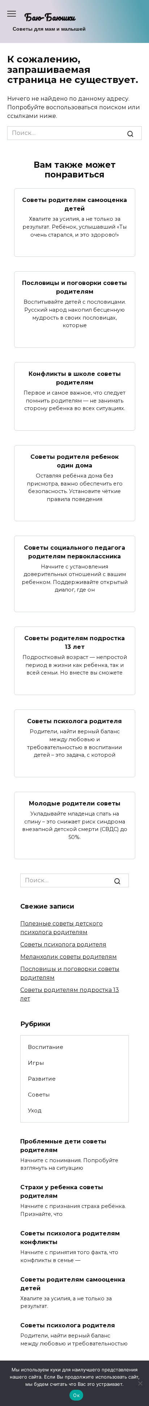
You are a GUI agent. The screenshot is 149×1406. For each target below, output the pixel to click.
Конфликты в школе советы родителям (75, 378)
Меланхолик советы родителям (68, 956)
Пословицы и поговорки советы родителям (74, 287)
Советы (39, 1094)
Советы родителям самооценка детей (74, 204)
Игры (36, 1062)
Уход (35, 1110)
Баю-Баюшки (49, 17)
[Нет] (140, 1383)
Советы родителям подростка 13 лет (74, 642)
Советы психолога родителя (74, 721)
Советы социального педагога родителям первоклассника (74, 551)
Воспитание (45, 1046)
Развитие (42, 1078)
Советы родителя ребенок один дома (74, 461)
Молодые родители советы (74, 803)
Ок (76, 1395)
